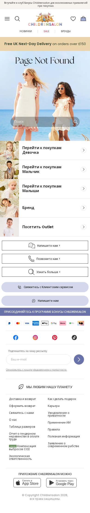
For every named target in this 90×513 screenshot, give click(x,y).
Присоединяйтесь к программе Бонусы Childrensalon (45, 312)
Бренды (66, 31)
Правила (54, 429)
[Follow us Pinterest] (54, 339)
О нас (13, 420)
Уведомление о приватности (58, 414)
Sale (46, 31)
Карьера (54, 406)
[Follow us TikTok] (74, 339)
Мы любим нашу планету (49, 387)
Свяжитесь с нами (21, 413)
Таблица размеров (22, 427)
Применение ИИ (59, 422)
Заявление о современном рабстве (63, 444)
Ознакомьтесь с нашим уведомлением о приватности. (36, 370)
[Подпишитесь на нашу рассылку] (79, 359)
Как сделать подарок (62, 399)
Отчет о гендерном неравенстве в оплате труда (24, 436)
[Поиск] (76, 121)
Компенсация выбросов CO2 (22, 447)
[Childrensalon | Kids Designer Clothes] (45, 17)
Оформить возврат (22, 406)
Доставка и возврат (22, 399)
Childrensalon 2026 (53, 495)
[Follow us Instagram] (35, 339)
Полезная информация (64, 436)
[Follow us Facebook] (15, 339)
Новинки (26, 31)
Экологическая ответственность (20, 457)
